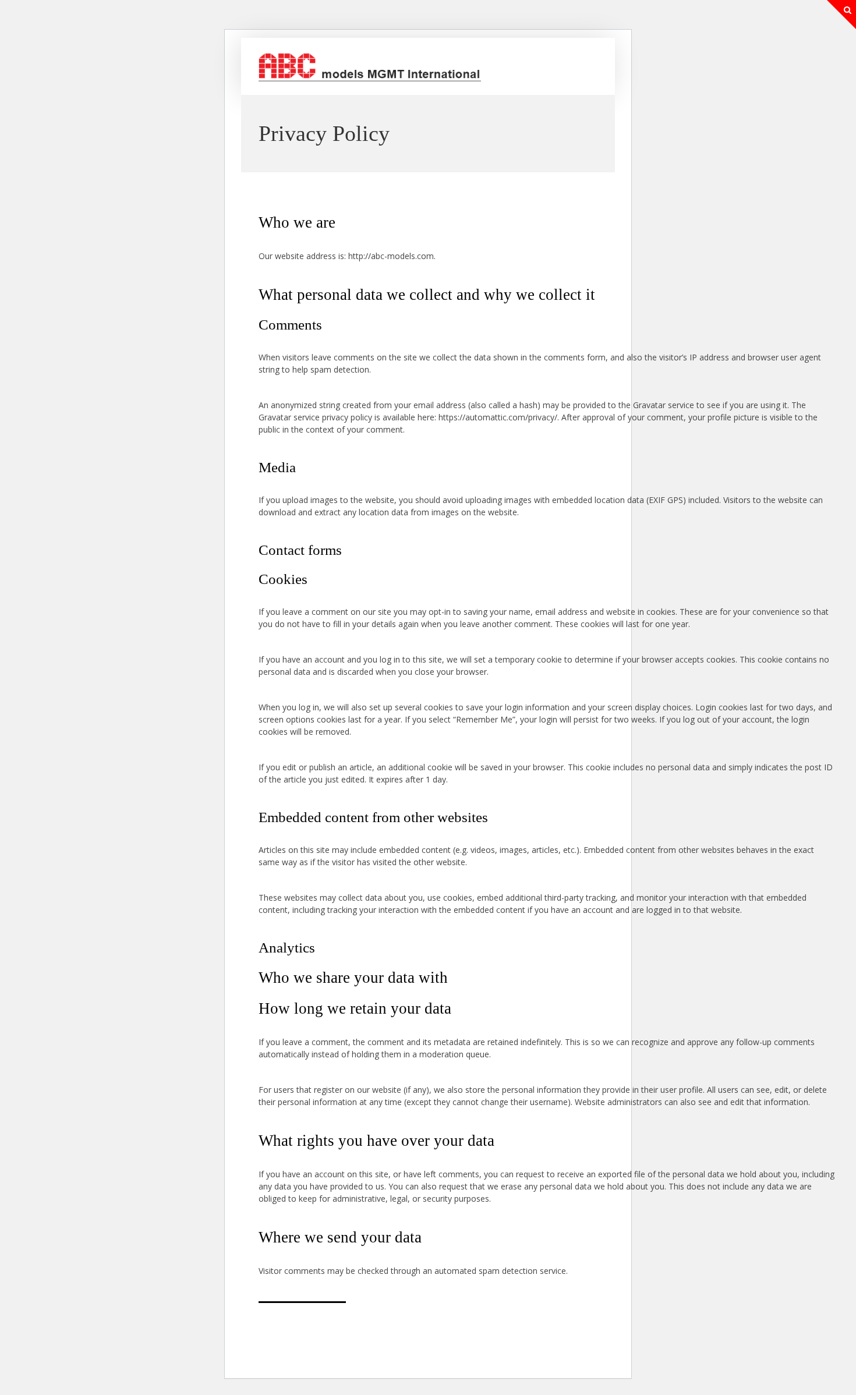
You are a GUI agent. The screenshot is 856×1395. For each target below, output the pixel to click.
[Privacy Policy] (370, 78)
